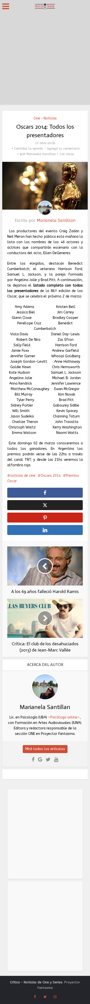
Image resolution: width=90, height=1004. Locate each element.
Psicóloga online (64, 717)
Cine (37, 118)
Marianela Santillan (41, 154)
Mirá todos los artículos (45, 749)
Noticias (50, 118)
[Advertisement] (45, 60)
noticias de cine (23, 475)
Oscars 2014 (50, 475)
